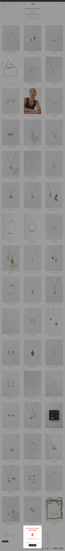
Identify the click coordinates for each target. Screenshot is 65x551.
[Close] (41, 526)
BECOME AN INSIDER (32, 545)
